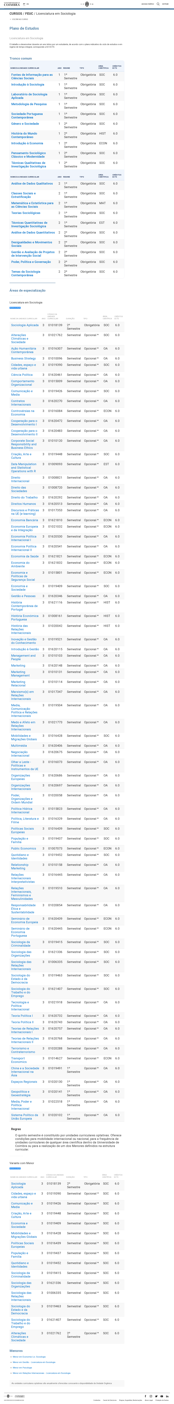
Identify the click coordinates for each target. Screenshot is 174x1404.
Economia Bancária (24, 520)
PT (24, 4)
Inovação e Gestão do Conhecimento (24, 641)
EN (28, 4)
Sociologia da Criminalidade (20, 943)
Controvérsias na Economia (22, 412)
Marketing (18, 665)
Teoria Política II (22, 1022)
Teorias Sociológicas (25, 213)
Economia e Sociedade (19, 587)
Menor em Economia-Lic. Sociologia (29, 1357)
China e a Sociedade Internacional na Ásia (25, 1071)
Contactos (96, 1400)
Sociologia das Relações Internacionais (21, 965)
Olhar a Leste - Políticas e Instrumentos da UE (24, 765)
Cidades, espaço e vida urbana (23, 366)
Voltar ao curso (20, 19)
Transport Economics (19, 1060)
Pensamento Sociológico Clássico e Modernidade (28, 154)
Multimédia (19, 745)
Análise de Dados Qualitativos (32, 183)
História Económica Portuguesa (24, 617)
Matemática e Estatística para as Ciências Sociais (32, 204)
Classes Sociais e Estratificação (23, 195)
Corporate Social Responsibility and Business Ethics (24, 444)
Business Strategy (23, 358)
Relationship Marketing (19, 866)
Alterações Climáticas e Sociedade (19, 338)
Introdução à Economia (27, 143)
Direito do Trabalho (24, 497)
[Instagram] (151, 1396)
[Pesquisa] (158, 4)
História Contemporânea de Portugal (24, 606)
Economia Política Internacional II (23, 548)
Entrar (165, 4)
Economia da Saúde (25, 556)
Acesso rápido (148, 4)
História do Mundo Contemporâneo (24, 135)
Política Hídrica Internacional (21, 810)
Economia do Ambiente (20, 564)
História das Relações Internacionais (21, 629)
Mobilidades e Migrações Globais (24, 737)
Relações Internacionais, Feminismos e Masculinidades (22, 893)
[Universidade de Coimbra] (12, 4)
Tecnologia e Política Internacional (20, 1005)
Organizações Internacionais (21, 787)
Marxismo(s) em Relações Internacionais (22, 695)
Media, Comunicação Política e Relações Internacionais (24, 710)
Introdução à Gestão (25, 649)
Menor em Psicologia (22, 1367)
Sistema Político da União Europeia (24, 1116)
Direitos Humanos (23, 504)
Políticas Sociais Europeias (22, 830)
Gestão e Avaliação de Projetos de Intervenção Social (33, 253)
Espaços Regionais (24, 1081)
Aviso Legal (149, 1400)
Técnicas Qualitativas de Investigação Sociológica (28, 164)
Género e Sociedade (25, 123)
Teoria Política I (22, 1015)
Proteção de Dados (162, 1400)
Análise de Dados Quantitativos (33, 232)
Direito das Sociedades (19, 489)
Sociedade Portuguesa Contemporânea (27, 115)
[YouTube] (161, 1396)
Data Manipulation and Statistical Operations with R (23, 467)
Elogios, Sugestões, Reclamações (130, 1400)
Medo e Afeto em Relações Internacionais (23, 725)
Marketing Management (20, 673)
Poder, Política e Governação (31, 262)
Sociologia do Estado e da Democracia (20, 979)
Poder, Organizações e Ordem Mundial (21, 798)
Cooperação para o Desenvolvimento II (24, 432)
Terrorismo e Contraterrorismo (23, 1050)
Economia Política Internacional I (23, 538)
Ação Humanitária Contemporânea (23, 350)
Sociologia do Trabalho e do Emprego (20, 992)
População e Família (19, 840)
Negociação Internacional (20, 753)
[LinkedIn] (167, 1396)
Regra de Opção (15, 307)
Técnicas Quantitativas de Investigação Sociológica (29, 224)
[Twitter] (156, 1396)
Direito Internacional (20, 479)
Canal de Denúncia (109, 1400)
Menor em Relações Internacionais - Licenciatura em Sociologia (41, 1373)
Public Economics (23, 848)
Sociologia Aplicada (25, 325)
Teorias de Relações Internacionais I (25, 1030)
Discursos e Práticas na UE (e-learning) (25, 511)
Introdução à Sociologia (27, 84)
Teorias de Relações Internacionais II (25, 1040)
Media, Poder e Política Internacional (21, 1105)
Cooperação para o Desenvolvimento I (24, 422)
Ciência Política (22, 374)
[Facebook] (145, 1396)
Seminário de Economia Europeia (24, 920)
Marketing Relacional (18, 683)
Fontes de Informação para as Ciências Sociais (32, 76)
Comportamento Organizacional (22, 382)
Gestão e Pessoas (23, 596)
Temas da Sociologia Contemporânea (25, 273)
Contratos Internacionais (21, 402)
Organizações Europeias (20, 777)
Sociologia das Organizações (21, 953)
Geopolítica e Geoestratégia (20, 1093)
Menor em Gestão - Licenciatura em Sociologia (34, 1362)
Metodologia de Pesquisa (29, 104)
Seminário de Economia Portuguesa (20, 932)
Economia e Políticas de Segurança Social (23, 576)
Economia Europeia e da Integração (24, 528)
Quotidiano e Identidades (20, 856)
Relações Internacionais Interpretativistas (23, 878)
